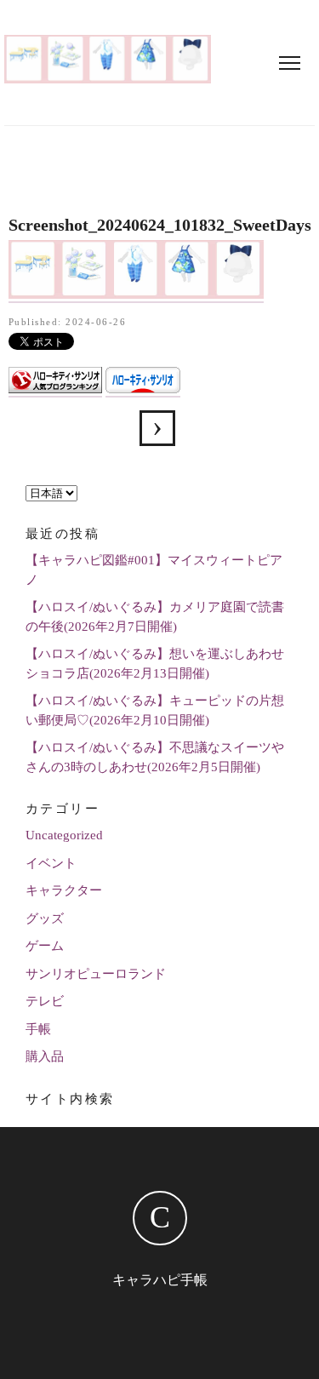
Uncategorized (64, 835)
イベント (51, 863)
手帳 (38, 1029)
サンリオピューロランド (96, 974)
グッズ (45, 918)
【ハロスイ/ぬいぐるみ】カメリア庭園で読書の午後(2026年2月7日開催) (155, 616)
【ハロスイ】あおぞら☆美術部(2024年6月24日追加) (157, 428)
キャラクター (64, 890)
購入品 (45, 1056)
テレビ (45, 1001)
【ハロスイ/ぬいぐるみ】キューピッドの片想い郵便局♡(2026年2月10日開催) (155, 710)
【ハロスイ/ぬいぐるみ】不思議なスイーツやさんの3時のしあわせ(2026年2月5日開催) (155, 757)
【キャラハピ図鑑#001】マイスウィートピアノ (154, 570)
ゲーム (45, 946)
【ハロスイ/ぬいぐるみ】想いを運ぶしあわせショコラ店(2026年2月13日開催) (155, 663)
